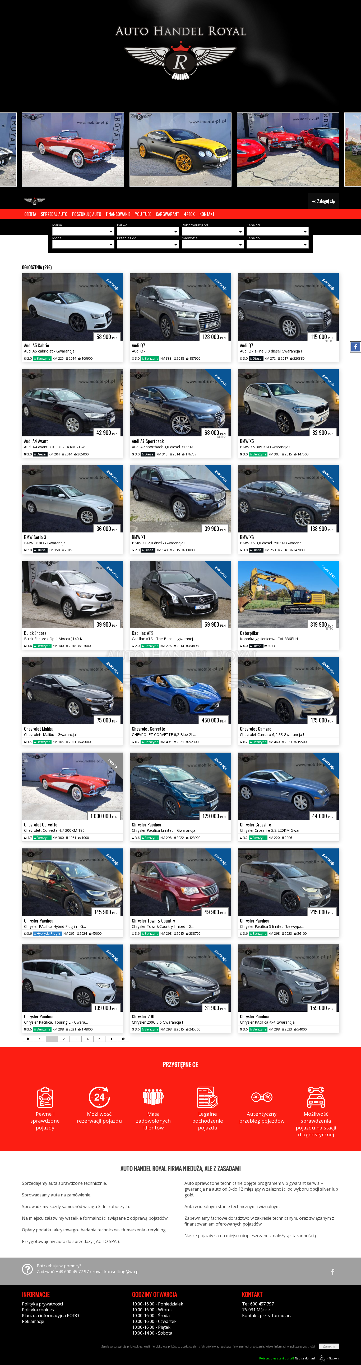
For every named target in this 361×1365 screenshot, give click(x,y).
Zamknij (329, 1346)
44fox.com (333, 1358)
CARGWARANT (167, 214)
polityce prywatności (302, 1346)
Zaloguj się (325, 201)
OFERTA (30, 214)
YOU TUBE (143, 214)
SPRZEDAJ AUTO (54, 214)
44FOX (189, 214)
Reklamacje (33, 1321)
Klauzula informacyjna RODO (50, 1315)
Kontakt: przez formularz (267, 1315)
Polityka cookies (38, 1310)
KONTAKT (207, 214)
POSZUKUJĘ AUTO (86, 214)
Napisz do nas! (287, 1358)
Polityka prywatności (42, 1304)
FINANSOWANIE (118, 214)
